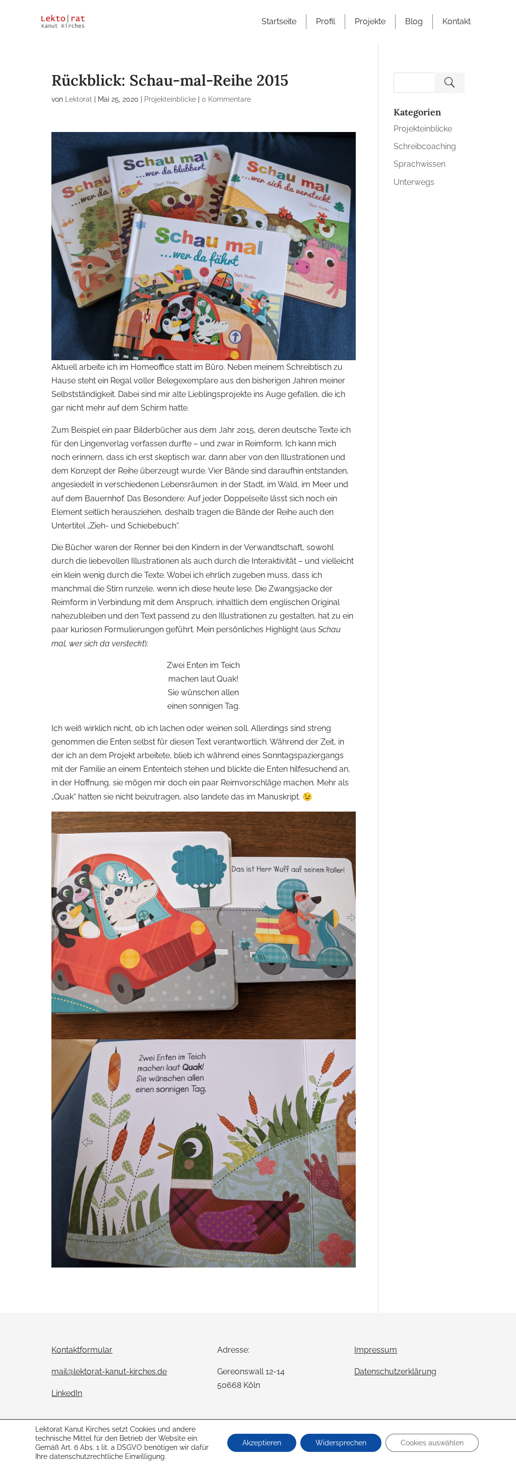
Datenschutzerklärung (395, 1371)
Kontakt (456, 21)
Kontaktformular (81, 1350)
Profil (325, 21)
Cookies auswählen (432, 1443)
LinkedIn (66, 1393)
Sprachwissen (419, 164)
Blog (414, 21)
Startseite (279, 21)
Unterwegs (414, 182)
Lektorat (78, 99)
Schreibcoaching (425, 146)
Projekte (370, 21)
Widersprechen (340, 1443)
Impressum (375, 1350)
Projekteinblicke (170, 99)
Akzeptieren (261, 1443)
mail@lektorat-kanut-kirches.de (109, 1371)
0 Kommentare (226, 99)
